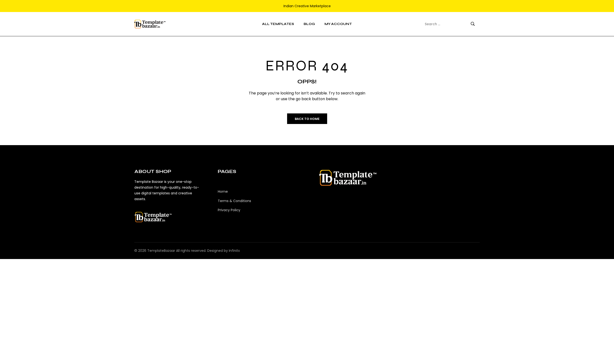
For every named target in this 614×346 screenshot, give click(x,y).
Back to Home (307, 119)
